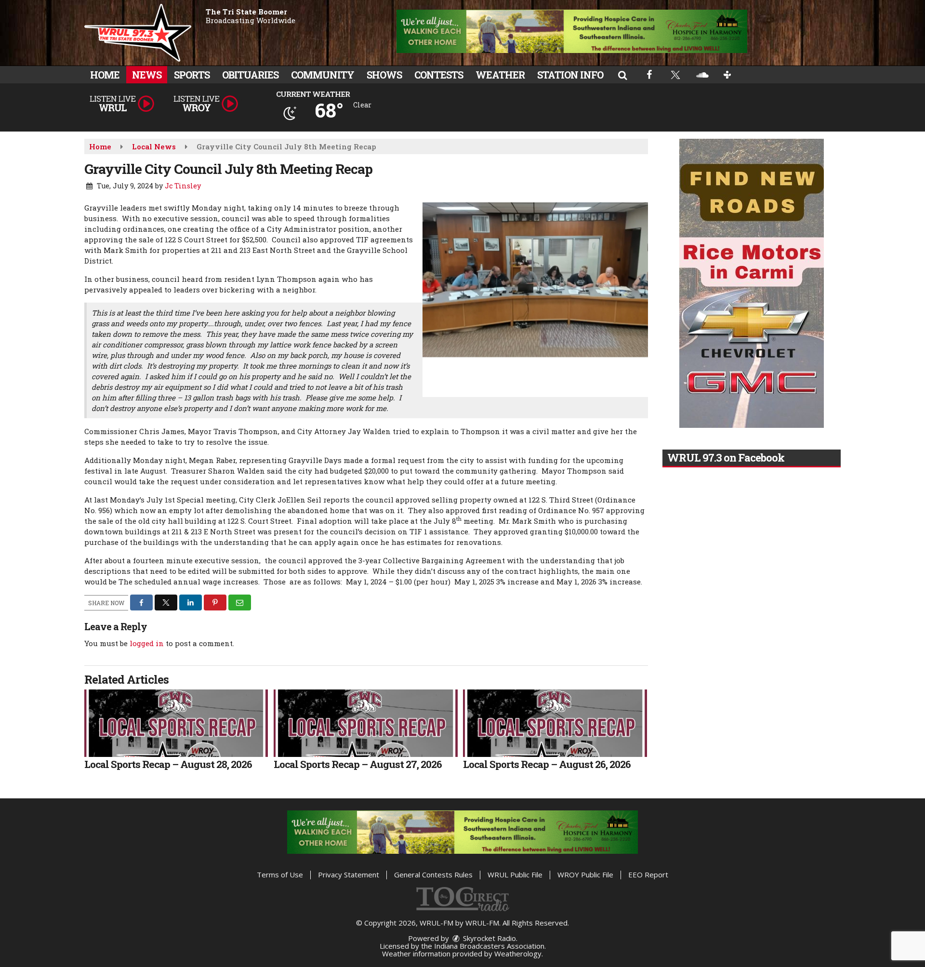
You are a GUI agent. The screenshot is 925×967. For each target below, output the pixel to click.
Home (104, 74)
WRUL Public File (515, 874)
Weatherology (518, 953)
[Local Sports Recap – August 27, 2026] (365, 723)
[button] (622, 74)
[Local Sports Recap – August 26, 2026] (555, 723)
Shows (384, 74)
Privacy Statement (348, 874)
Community (322, 74)
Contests (438, 74)
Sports (192, 74)
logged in (147, 643)
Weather (500, 74)
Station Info (570, 74)
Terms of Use (280, 874)
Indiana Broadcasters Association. (490, 946)
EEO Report (648, 874)
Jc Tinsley (183, 185)
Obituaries (250, 74)
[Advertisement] (571, 31)
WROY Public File (585, 874)
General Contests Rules (433, 874)
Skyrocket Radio (488, 938)
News (146, 74)
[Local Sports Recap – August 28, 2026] (176, 723)
